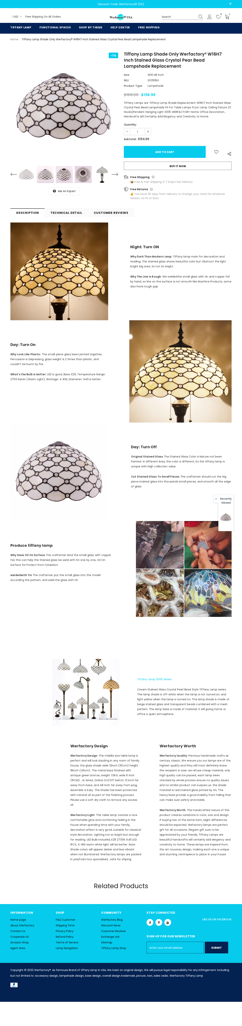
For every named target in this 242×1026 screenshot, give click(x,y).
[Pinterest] (158, 922)
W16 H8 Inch (156, 75)
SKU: (126, 80)
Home (14, 39)
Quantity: (130, 124)
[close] (230, 4)
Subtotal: (130, 139)
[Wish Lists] (216, 151)
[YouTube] (167, 922)
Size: (127, 75)
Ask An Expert (67, 191)
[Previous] (16, 174)
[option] (64, 106)
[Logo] (121, 17)
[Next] (112, 174)
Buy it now (178, 166)
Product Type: (133, 86)
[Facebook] (150, 922)
